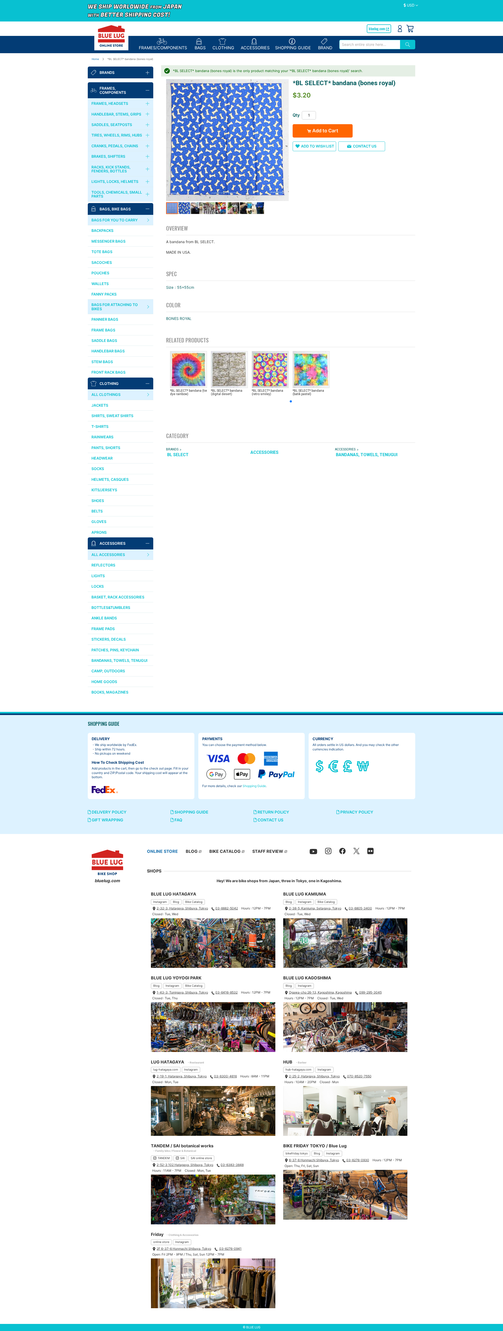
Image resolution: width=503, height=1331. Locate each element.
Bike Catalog (194, 902)
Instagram (160, 902)
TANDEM (164, 1158)
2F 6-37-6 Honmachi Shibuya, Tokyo (184, 1249)
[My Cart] (410, 28)
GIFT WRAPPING (107, 819)
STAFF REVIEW (267, 851)
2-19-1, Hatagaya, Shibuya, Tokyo (182, 1076)
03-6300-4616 (225, 1076)
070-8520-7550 (359, 1076)
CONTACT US (269, 819)
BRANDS (172, 449)
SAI (182, 1158)
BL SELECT (178, 454)
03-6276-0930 (357, 1160)
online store (161, 1242)
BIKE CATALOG (224, 851)
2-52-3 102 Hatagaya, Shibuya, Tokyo (185, 1165)
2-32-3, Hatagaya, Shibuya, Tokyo (182, 908)
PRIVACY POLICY (356, 812)
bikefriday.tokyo (297, 1153)
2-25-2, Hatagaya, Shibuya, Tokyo (314, 1076)
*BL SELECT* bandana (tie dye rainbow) (188, 392)
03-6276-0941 (230, 1249)
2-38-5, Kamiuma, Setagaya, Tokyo (315, 908)
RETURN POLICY (272, 812)
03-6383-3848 (232, 1165)
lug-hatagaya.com (165, 1069)
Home (95, 59)
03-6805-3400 (360, 908)
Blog (176, 902)
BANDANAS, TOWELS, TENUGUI (366, 454)
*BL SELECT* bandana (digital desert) (226, 392)
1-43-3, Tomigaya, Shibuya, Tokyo (182, 992)
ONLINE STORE (162, 851)
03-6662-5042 (226, 908)
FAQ (177, 819)
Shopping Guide (254, 786)
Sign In (400, 28)
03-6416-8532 (226, 992)
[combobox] (369, 44)
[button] (411, 5)
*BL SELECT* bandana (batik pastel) (308, 392)
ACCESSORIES (264, 452)
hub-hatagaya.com (298, 1069)
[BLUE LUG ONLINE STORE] (111, 35)
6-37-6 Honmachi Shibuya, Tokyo (314, 1160)
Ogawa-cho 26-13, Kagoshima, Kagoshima (320, 992)
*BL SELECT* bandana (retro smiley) (267, 392)
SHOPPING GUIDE (190, 812)
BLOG (192, 851)
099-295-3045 (370, 992)
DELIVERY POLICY (109, 812)
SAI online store (201, 1158)
